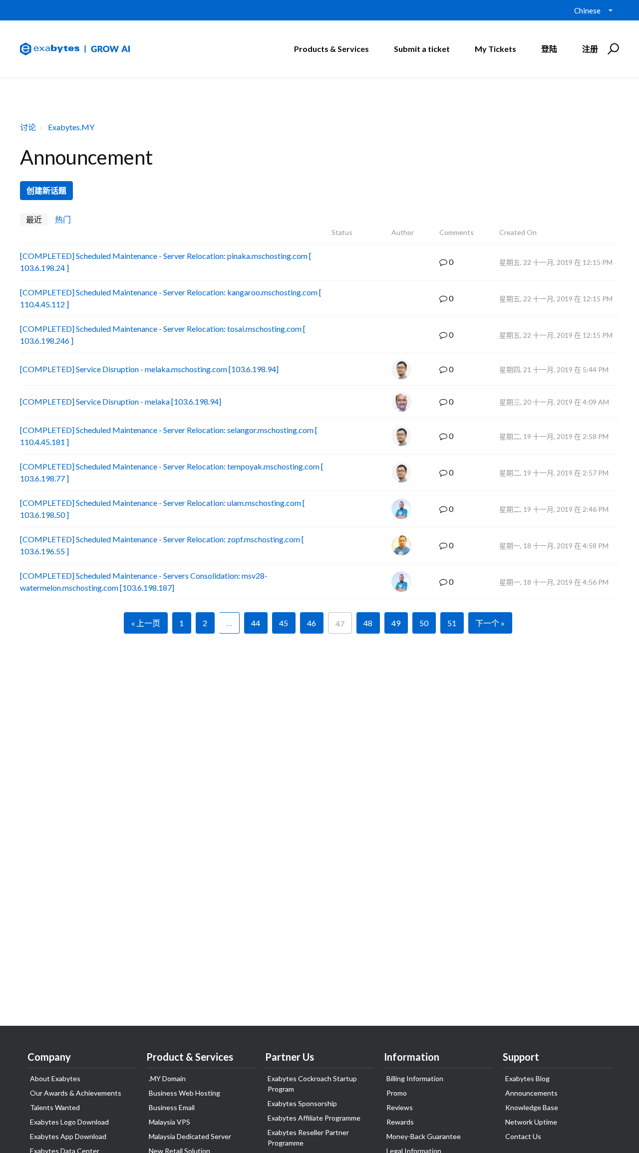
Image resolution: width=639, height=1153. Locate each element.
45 (283, 623)
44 (255, 623)
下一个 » (490, 623)
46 (311, 623)
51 (451, 623)
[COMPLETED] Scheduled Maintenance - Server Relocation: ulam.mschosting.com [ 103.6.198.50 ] (162, 508)
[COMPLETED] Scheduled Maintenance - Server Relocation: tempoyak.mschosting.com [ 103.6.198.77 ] (171, 472)
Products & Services (331, 48)
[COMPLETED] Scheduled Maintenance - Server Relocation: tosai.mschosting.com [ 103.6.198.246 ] (163, 334)
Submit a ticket (422, 48)
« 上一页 (145, 623)
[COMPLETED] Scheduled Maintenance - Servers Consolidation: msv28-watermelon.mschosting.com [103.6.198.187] (144, 581)
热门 (63, 219)
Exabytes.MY (71, 127)
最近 (34, 219)
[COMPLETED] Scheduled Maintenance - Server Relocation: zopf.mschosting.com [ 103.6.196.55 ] (162, 545)
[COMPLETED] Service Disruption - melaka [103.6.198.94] (120, 401)
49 (395, 623)
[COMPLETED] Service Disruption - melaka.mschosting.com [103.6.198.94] (149, 369)
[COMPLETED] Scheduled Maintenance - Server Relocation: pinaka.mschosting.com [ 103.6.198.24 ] (166, 261)
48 (367, 623)
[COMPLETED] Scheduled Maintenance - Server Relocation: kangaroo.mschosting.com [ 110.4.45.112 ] (170, 298)
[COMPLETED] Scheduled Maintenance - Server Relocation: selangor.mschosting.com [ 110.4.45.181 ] (169, 436)
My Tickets (495, 48)
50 (423, 623)
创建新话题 (46, 190)
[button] (612, 48)
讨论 (28, 127)
